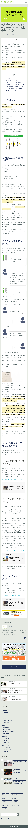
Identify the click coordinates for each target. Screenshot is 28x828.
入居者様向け (7, 747)
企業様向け (6, 751)
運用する (8, 34)
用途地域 (13, 805)
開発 (3, 794)
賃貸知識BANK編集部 (13, 627)
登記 (18, 805)
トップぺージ (3, 34)
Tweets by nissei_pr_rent (8, 819)
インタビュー (7, 742)
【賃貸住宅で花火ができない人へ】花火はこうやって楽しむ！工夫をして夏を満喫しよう (19, 771)
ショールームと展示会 (9, 731)
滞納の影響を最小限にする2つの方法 (14, 84)
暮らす (4, 725)
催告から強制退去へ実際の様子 (12, 82)
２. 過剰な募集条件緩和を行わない (15, 88)
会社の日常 (6, 738)
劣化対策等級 (5, 805)
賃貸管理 (12, 34)
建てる (4, 718)
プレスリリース (7, 740)
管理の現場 (13, 798)
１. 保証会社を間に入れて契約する (15, 86)
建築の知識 (6, 722)
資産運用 (6, 712)
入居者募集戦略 (7, 714)
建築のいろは (5, 798)
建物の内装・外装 (8, 720)
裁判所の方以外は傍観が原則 (12, 80)
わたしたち (5, 736)
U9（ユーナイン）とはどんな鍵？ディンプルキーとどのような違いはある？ (20, 761)
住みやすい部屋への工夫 (17, 794)
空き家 (15, 801)
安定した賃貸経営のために (11, 90)
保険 (8, 794)
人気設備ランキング (7, 801)
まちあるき (6, 733)
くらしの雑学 (7, 729)
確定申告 (4, 808)
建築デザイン (7, 727)
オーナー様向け (7, 749)
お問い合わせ (13, 667)
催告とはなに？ (9, 78)
